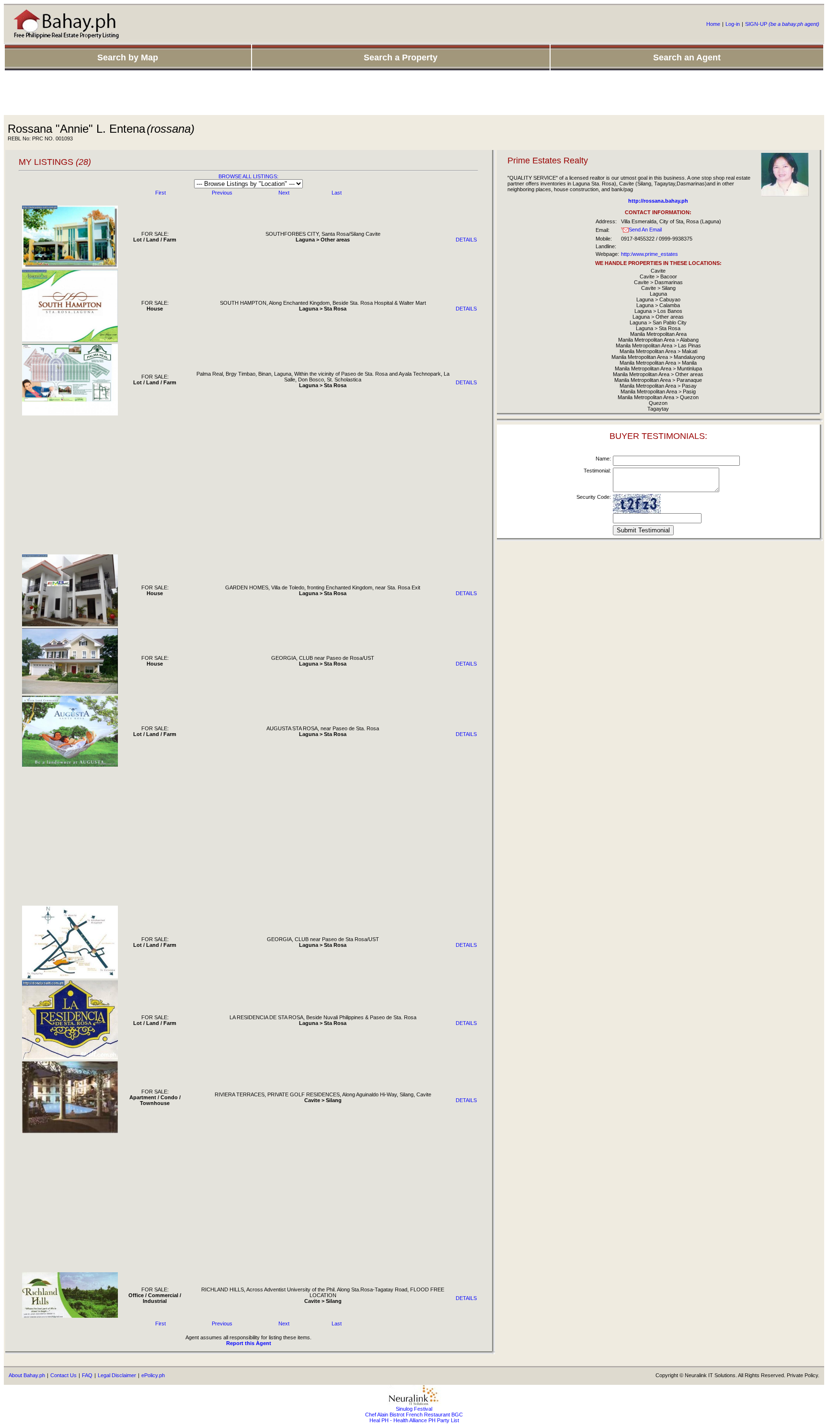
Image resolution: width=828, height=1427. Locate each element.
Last (337, 193)
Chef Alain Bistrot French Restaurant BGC (414, 1414)
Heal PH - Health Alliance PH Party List (414, 1420)
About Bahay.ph (27, 1375)
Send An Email (645, 229)
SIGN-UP (782, 24)
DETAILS (466, 239)
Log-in (732, 24)
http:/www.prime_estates (649, 254)
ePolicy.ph (153, 1375)
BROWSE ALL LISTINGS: (248, 176)
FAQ (87, 1375)
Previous (222, 193)
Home (713, 24)
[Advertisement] (414, 93)
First (160, 193)
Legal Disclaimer (117, 1375)
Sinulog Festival (414, 1409)
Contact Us (63, 1375)
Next (283, 193)
